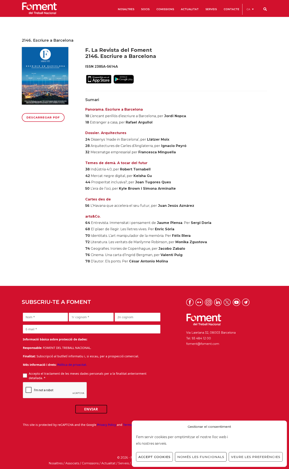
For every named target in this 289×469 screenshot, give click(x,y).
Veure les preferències (255, 457)
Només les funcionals (200, 457)
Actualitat (108, 463)
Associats (72, 463)
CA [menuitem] (248, 9)
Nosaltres (56, 463)
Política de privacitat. (72, 365)
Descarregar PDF (43, 117)
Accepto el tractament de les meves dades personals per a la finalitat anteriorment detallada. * (87, 376)
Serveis (123, 463)
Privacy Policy (106, 425)
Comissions (90, 463)
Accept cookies (154, 457)
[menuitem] (250, 9)
